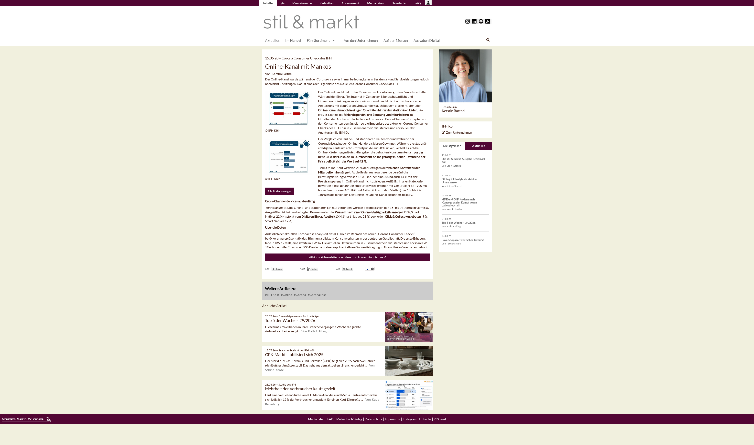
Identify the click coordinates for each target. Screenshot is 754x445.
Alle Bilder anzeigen (279, 191)
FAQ (418, 3)
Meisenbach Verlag (349, 419)
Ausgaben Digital (427, 40)
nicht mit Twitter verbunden (338, 269)
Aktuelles (272, 40)
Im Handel (293, 40)
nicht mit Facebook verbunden (267, 269)
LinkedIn (425, 419)
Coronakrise (317, 294)
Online (287, 294)
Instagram (409, 419)
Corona (300, 294)
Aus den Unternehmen (361, 40)
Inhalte (268, 3)
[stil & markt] (311, 22)
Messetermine (302, 3)
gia (283, 3)
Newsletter (399, 3)
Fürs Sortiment (318, 40)
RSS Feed (440, 419)
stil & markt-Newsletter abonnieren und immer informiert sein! (347, 257)
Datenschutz (373, 419)
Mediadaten (375, 3)
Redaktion (327, 3)
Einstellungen (372, 269)
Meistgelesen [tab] (452, 146)
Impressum (392, 419)
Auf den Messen (395, 40)
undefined (302, 269)
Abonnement (350, 3)
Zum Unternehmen (459, 132)
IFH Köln (272, 294)
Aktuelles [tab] (478, 146)
